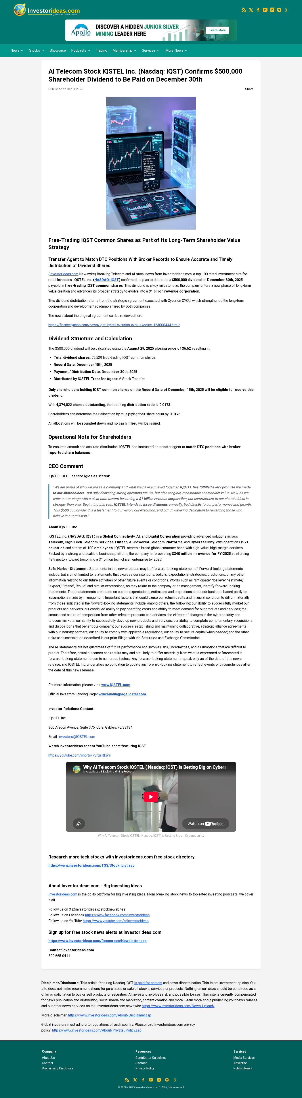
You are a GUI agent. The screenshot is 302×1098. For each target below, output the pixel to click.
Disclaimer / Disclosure (58, 1068)
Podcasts (78, 50)
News (14, 50)
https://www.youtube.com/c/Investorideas (116, 921)
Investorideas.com (64, 274)
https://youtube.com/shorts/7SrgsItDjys (79, 755)
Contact (47, 1063)
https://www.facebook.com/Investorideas (117, 915)
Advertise (240, 1063)
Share (249, 89)
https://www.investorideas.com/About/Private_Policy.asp (96, 1030)
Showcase (58, 50)
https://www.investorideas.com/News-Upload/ (178, 1006)
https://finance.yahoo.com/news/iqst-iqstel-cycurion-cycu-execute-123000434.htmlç (114, 325)
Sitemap (141, 1063)
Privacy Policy (145, 1068)
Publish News (242, 1068)
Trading (101, 50)
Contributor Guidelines (151, 1057)
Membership (122, 50)
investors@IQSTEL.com (76, 737)
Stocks (34, 50)
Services (149, 50)
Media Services (244, 1057)
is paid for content (148, 983)
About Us (48, 1057)
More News (174, 50)
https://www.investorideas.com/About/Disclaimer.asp (109, 1015)
